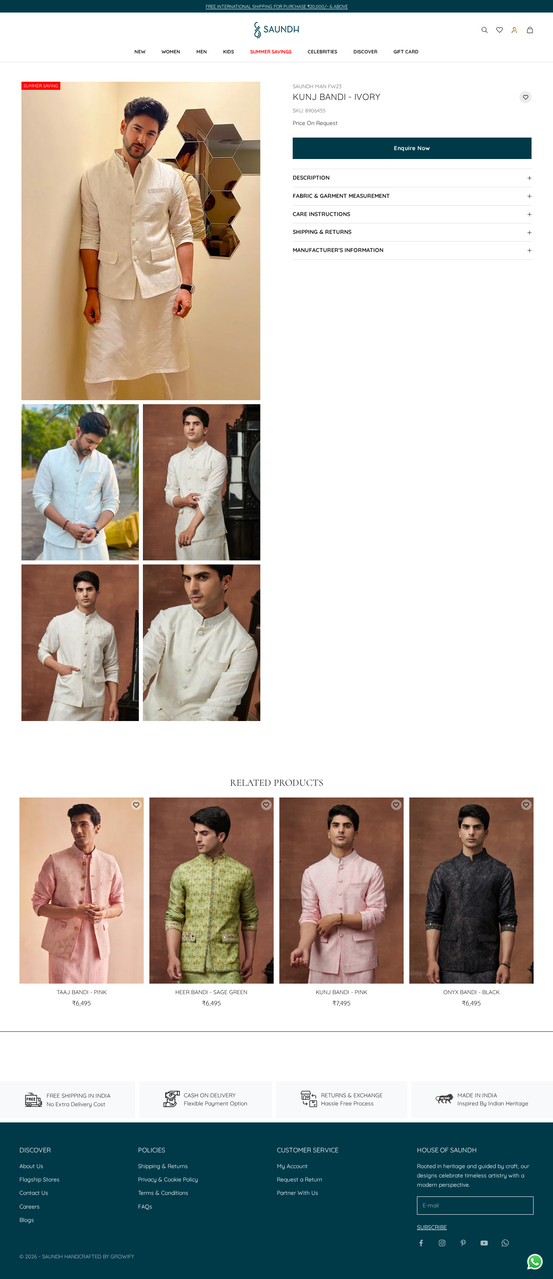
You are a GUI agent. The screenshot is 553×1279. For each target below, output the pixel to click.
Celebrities (322, 52)
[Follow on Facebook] (421, 1243)
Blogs (26, 1220)
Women (171, 52)
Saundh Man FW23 (317, 86)
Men (201, 52)
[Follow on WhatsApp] (505, 1243)
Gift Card (406, 52)
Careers (29, 1206)
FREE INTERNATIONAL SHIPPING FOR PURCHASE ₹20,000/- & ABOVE (277, 6)
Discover (365, 52)
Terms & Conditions (163, 1192)
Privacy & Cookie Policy (168, 1179)
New (139, 52)
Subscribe (432, 1227)
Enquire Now (412, 148)
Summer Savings (270, 52)
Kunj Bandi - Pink (341, 992)
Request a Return (299, 1179)
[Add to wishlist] (525, 97)
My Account (292, 1166)
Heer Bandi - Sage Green (211, 992)
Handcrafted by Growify (99, 1256)
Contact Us (33, 1192)
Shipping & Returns (163, 1166)
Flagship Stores (39, 1179)
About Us (31, 1166)
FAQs (145, 1206)
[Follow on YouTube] (484, 1243)
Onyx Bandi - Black (471, 992)
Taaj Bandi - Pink (81, 992)
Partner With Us (297, 1192)
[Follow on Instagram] (442, 1243)
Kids (228, 52)
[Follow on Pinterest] (463, 1243)
